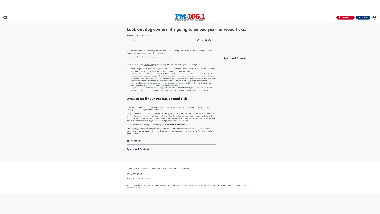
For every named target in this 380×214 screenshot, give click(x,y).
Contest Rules (137, 185)
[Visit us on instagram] (138, 173)
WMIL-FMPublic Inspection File (193, 185)
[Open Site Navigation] (5, 18)
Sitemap (129, 185)
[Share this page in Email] (205, 40)
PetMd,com (148, 65)
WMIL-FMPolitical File (210, 185)
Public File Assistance (234, 185)
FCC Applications (246, 185)
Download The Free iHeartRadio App (164, 168)
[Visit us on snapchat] (141, 173)
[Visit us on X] (131, 173)
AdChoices (179, 185)
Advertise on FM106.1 (141, 168)
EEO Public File (222, 185)
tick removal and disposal (177, 125)
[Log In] (374, 18)
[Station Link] (190, 17)
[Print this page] (209, 40)
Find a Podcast (184, 168)
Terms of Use (171, 185)
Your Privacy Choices (157, 185)
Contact (129, 168)
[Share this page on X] (202, 40)
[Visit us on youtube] (134, 173)
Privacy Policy (146, 185)
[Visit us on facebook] (127, 173)
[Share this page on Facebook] (198, 40)
